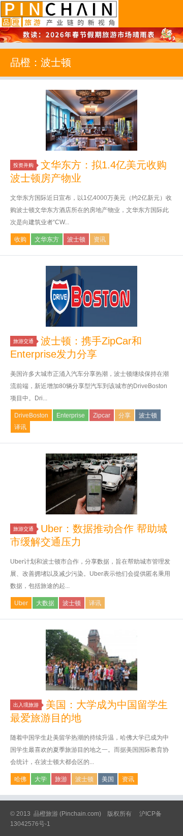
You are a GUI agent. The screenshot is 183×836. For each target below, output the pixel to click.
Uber (21, 603)
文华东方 (47, 239)
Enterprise (70, 415)
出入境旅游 (26, 705)
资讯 (100, 239)
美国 (108, 779)
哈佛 (20, 779)
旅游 (61, 779)
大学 (41, 779)
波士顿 (76, 239)
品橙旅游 (59, 13)
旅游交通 (23, 341)
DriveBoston (31, 415)
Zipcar (101, 415)
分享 (124, 415)
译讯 (20, 427)
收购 (20, 239)
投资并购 (23, 165)
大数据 (45, 603)
